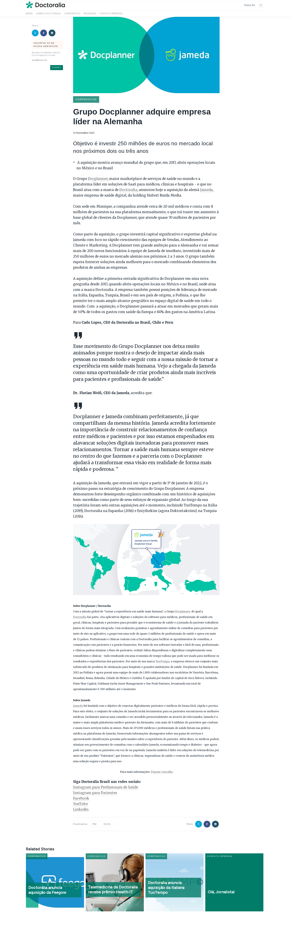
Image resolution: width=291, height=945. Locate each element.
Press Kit (249, 5)
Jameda (206, 190)
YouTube (80, 804)
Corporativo (72, 13)
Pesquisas (90, 13)
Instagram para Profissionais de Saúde (105, 787)
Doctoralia (128, 190)
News (29, 13)
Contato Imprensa (111, 13)
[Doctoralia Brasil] (45, 8)
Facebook (81, 798)
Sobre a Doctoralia (48, 13)
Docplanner (98, 179)
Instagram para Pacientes (95, 793)
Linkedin (81, 809)
